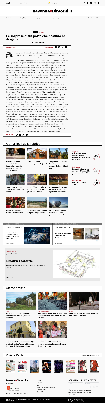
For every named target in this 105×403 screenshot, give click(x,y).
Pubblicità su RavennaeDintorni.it (47, 387)
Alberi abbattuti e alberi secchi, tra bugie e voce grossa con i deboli (36, 189)
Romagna (72, 18)
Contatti (39, 380)
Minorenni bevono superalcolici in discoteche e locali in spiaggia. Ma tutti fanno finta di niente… (15, 166)
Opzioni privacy (42, 392)
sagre (7, 311)
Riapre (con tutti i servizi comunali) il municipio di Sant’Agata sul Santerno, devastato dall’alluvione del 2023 (20, 344)
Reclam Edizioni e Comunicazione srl (17, 393)
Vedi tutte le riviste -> (90, 355)
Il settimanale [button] (55, 18)
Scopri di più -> (10, 243)
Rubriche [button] (23, 18)
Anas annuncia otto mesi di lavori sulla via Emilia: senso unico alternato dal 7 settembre (52, 315)
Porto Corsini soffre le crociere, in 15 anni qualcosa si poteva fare (57, 213)
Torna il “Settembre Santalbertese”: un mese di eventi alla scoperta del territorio (20, 315)
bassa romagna (10, 340)
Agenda (38, 18)
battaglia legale (43, 340)
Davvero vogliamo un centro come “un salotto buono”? (15, 189)
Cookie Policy (80, 401)
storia (71, 311)
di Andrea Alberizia (77, 162)
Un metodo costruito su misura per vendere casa (63, 235)
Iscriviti (95, 387)
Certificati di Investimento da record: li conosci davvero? (12, 235)
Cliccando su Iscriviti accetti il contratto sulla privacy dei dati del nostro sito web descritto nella (79, 392)
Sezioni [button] (8, 18)
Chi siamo (40, 383)
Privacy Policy (41, 389)
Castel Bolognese (43, 311)
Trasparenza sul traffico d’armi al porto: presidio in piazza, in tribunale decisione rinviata (52, 344)
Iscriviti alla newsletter (91, 18)
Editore (39, 385)
